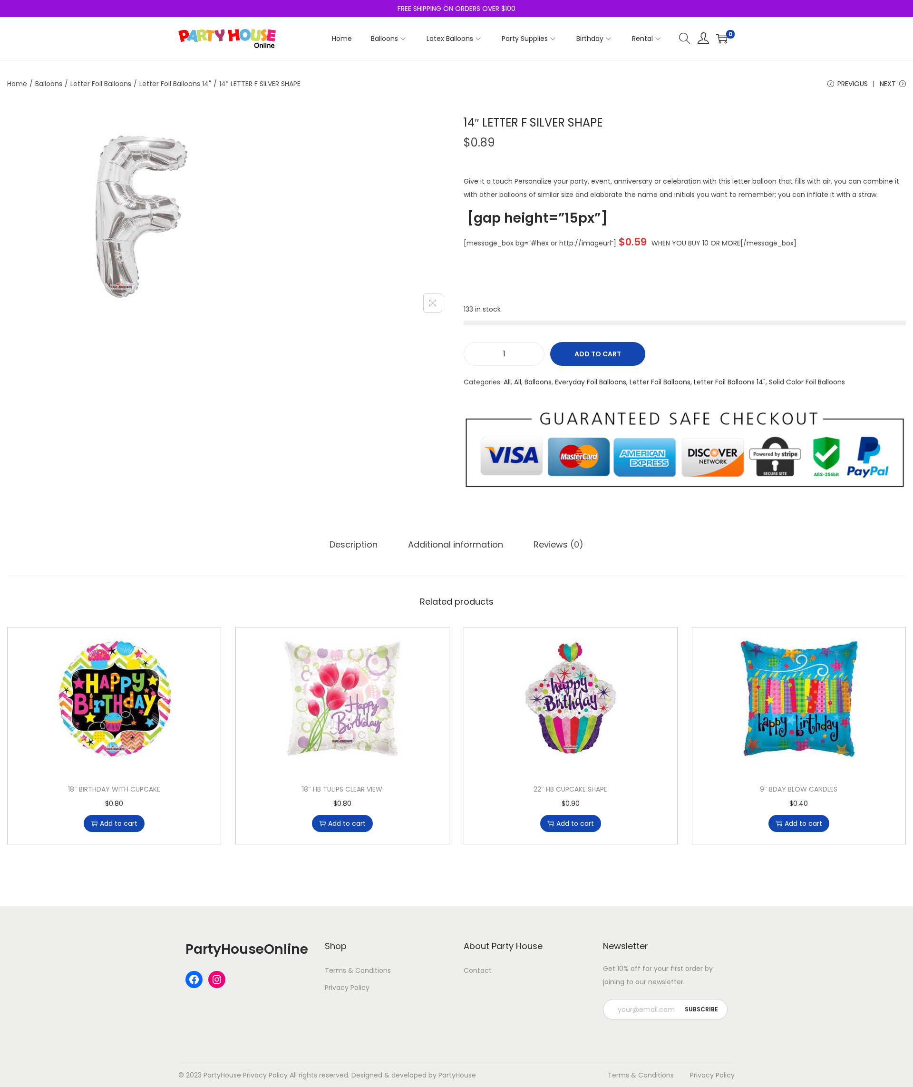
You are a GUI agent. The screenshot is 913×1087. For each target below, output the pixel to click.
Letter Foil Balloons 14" (175, 83)
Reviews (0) (558, 544)
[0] (722, 38)
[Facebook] (194, 979)
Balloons (48, 83)
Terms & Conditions (358, 970)
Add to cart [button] (118, 823)
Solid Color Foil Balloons (807, 382)
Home (17, 83)
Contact (478, 970)
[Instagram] (216, 979)
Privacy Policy (347, 987)
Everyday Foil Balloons (590, 382)
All (507, 382)
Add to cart (597, 354)
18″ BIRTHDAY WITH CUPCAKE (114, 789)
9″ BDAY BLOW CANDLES (798, 789)
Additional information (455, 544)
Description (354, 544)
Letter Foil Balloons (100, 83)
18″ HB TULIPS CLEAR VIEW (342, 789)
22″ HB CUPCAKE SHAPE (570, 789)
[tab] (354, 544)
